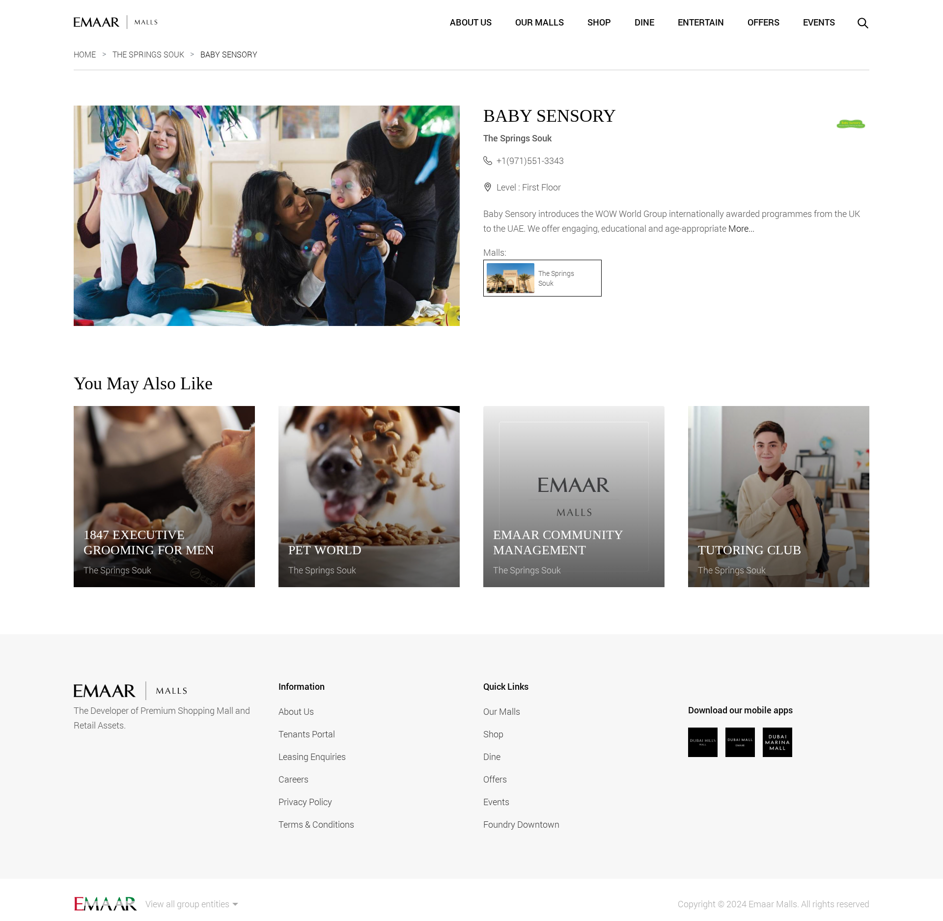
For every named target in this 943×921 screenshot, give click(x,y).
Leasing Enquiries (312, 756)
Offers (763, 22)
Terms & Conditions (316, 824)
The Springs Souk (148, 54)
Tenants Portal (306, 734)
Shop (599, 22)
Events (819, 22)
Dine (644, 22)
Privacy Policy (305, 802)
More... (741, 228)
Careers (293, 779)
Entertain (701, 22)
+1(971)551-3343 (530, 160)
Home (85, 54)
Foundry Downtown (521, 824)
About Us (471, 22)
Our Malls (539, 22)
